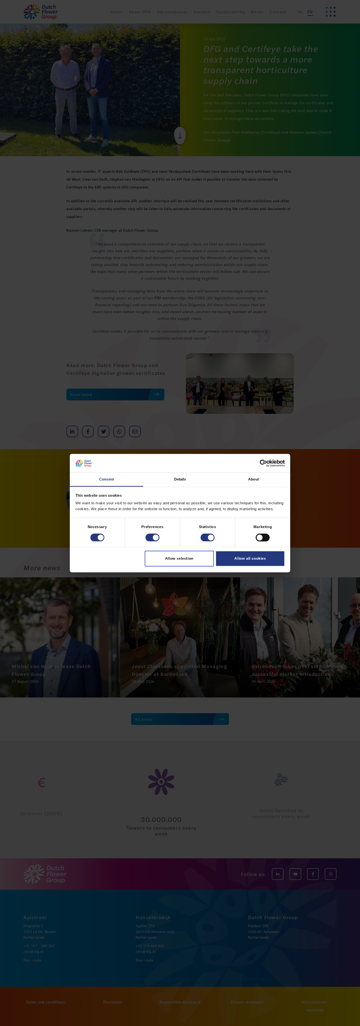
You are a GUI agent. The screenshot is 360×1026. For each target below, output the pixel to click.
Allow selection (179, 559)
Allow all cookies (250, 559)
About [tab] (253, 479)
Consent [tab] (106, 479)
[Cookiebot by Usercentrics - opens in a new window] (263, 463)
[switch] (152, 537)
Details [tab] (180, 479)
